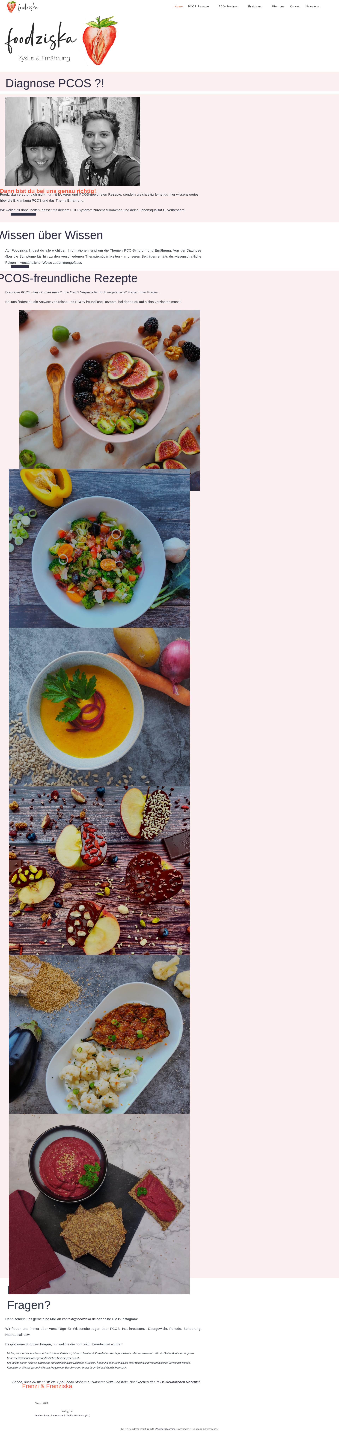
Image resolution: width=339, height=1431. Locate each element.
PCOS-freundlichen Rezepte (177, 1382)
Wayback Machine (165, 1428)
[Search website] (327, 6)
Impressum (57, 1415)
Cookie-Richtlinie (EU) (78, 1415)
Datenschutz (42, 1415)
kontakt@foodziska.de (79, 1319)
